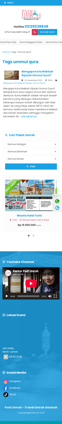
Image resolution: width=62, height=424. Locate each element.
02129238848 (36, 26)
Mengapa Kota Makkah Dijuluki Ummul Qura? (24, 83)
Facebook (14, 388)
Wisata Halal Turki (31, 215)
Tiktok (12, 394)
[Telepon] (57, 207)
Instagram (15, 381)
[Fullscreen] (55, 296)
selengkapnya (29, 116)
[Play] (6, 296)
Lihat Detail (34, 195)
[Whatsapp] (57, 201)
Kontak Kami (47, 32)
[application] (31, 283)
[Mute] (50, 296)
